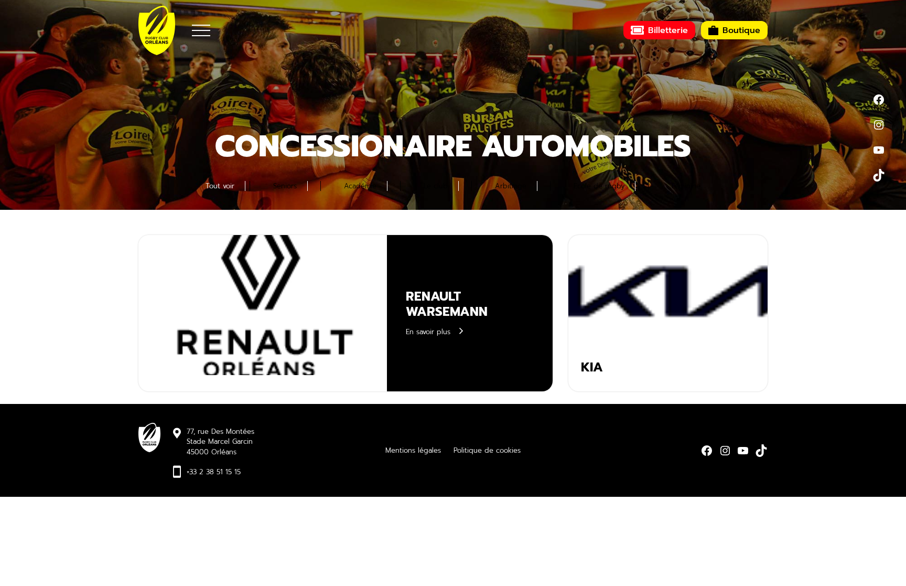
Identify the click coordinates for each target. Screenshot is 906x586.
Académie (360, 186)
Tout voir (220, 186)
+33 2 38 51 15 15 (214, 472)
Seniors (285, 186)
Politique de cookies (487, 450)
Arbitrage (510, 186)
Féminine (686, 186)
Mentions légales (413, 450)
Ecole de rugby (599, 186)
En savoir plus (428, 332)
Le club (436, 186)
